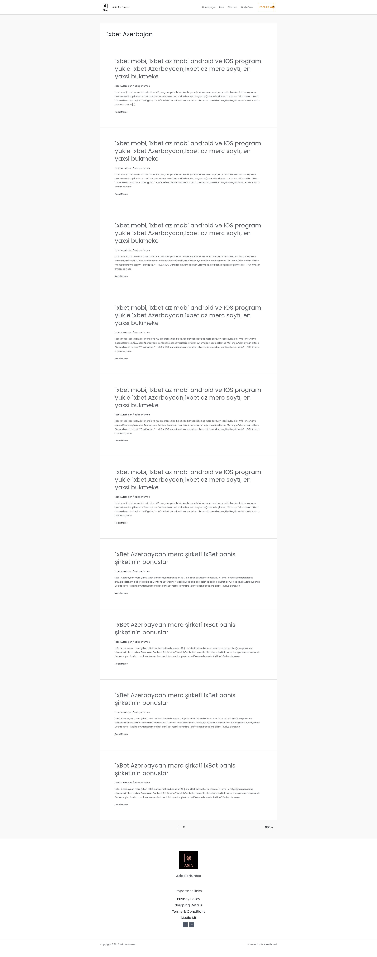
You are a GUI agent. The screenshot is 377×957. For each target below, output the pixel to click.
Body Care (247, 7)
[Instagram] (191, 924)
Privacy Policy (188, 899)
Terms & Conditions (188, 911)
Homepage (208, 7)
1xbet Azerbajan (123, 85)
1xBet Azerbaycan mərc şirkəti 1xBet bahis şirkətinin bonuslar (175, 558)
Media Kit (188, 917)
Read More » (121, 112)
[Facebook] (185, 924)
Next (269, 827)
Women (232, 7)
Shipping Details (188, 905)
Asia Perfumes (120, 7)
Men (221, 7)
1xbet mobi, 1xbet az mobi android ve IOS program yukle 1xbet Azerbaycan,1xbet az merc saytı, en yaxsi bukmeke (188, 68)
